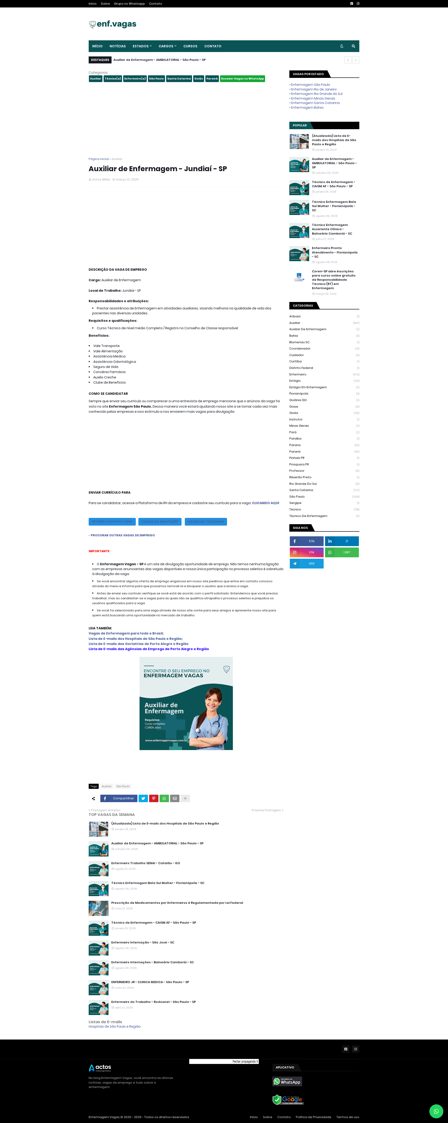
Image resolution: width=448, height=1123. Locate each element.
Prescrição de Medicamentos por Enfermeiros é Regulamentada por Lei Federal (177, 903)
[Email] (174, 798)
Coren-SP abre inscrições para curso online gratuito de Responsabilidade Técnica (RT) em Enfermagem (334, 280)
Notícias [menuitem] (118, 46)
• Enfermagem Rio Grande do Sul (316, 93)
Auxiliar (95, 78)
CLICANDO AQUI (265, 503)
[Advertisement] (186, 119)
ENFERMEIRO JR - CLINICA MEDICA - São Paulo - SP (150, 982)
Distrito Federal (324, 368)
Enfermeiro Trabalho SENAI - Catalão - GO (145, 863)
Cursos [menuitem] (190, 46)
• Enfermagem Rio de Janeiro (313, 89)
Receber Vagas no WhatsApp (242, 78)
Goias (324, 406)
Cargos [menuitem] (166, 46)
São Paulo (156, 78)
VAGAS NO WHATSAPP (159, 521)
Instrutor (324, 419)
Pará (324, 432)
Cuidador (324, 355)
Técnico (324, 509)
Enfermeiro (324, 374)
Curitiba (324, 361)
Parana (324, 445)
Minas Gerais (324, 425)
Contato (155, 4)
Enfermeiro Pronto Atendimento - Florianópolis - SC (335, 252)
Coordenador (324, 348)
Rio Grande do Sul (324, 484)
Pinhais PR (324, 458)
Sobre (105, 4)
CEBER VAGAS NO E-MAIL (112, 521)
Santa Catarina (179, 78)
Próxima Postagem (266, 810)
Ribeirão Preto (324, 477)
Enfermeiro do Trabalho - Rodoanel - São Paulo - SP (153, 1002)
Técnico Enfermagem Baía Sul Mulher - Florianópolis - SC (157, 883)
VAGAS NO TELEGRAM (206, 521)
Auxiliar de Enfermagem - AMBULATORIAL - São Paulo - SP (159, 60)
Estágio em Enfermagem (324, 387)
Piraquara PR (324, 464)
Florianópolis (324, 393)
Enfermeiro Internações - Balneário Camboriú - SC (152, 962)
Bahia (324, 335)
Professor (324, 470)
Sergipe (324, 503)
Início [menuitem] (97, 46)
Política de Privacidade (313, 1117)
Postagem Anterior (106, 810)
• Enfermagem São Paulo (309, 84)
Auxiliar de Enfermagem (324, 329)
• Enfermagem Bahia (306, 107)
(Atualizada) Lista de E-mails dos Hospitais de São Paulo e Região (165, 823)
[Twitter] (143, 798)
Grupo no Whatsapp (129, 4)
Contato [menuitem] (212, 46)
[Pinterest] (153, 798)
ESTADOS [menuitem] (141, 46)
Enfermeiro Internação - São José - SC (142, 942)
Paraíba (324, 438)
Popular (300, 125)
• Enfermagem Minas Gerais (312, 98)
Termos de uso (347, 1117)
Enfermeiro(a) (135, 78)
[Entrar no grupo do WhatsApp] (436, 1111)
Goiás (198, 78)
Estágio (324, 380)
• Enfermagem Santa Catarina (314, 103)
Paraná (212, 78)
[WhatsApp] (164, 798)
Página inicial (99, 159)
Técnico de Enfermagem (324, 516)
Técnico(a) (113, 78)
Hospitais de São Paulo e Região (115, 1026)
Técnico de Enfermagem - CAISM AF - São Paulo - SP (153, 923)
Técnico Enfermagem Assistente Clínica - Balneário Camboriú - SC (332, 229)
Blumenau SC (324, 342)
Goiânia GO (324, 400)
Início (93, 4)
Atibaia (324, 316)
